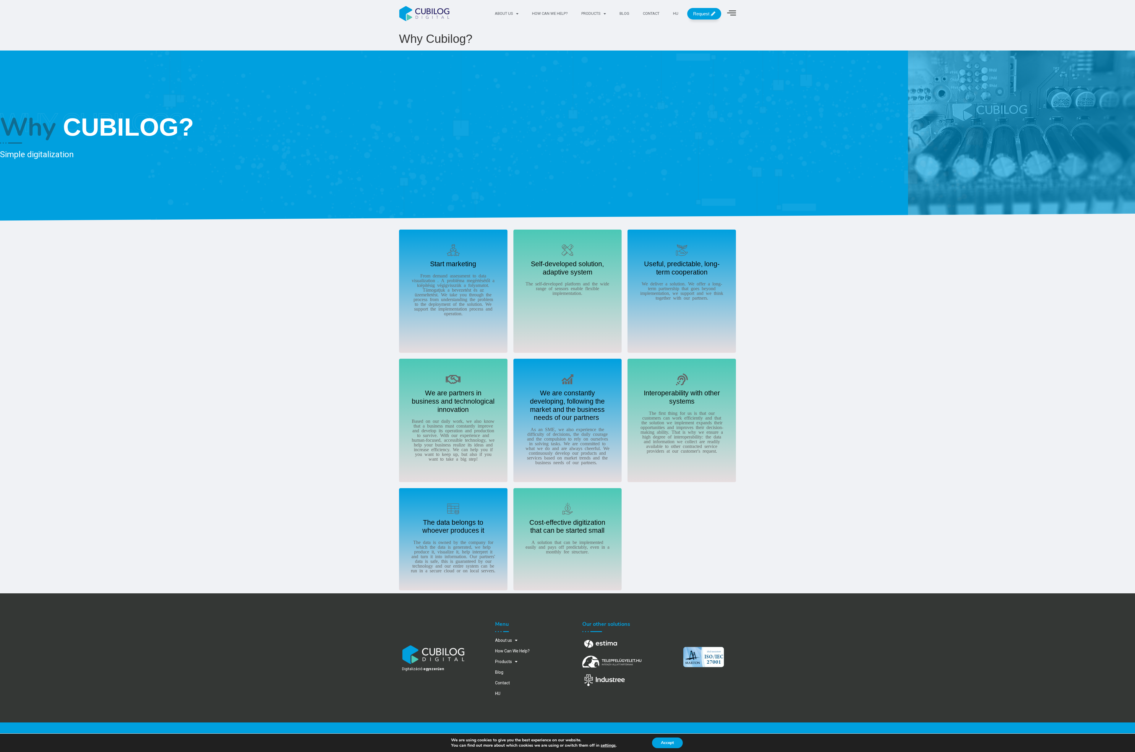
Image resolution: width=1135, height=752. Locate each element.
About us (504, 13)
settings (608, 745)
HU (675, 13)
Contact (651, 13)
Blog (624, 13)
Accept (667, 742)
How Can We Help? (550, 13)
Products (591, 13)
